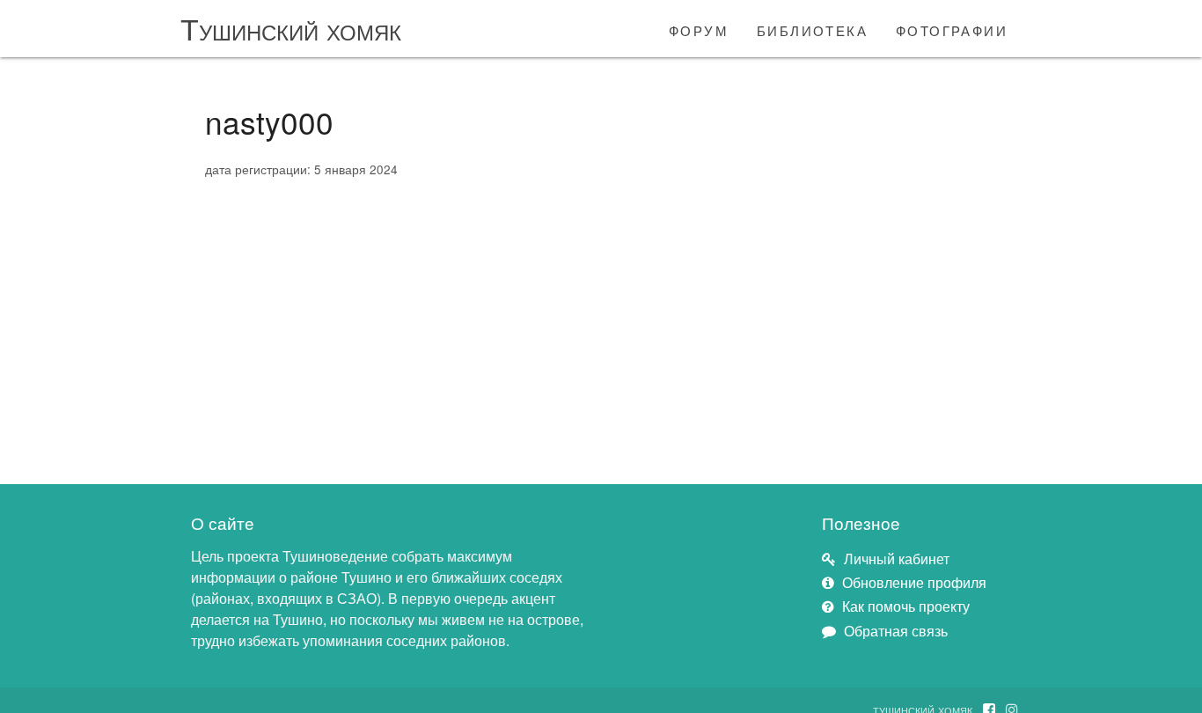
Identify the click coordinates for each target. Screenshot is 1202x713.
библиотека (812, 28)
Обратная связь (896, 631)
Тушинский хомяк (290, 27)
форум (699, 28)
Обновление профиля (914, 582)
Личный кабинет (896, 558)
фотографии (952, 28)
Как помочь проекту (906, 606)
